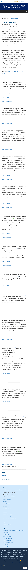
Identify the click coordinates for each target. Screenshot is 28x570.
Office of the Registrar (8, 516)
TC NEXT (5, 520)
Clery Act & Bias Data (8, 542)
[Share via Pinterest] (4, 475)
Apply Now (16, 1)
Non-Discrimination (7, 536)
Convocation (14, 18)
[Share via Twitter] (2, 475)
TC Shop (5, 526)
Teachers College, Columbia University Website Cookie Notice (13, 563)
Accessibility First (7, 524)
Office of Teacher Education (9, 518)
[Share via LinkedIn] (3, 475)
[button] (2, 1)
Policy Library (6, 534)
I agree (25, 567)
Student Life (5, 510)
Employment (6, 522)
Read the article (6, 97)
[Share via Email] (5, 475)
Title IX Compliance (7, 538)
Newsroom (7, 15)
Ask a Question (6, 503)
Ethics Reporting (7, 540)
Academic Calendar (7, 514)
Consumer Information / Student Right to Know (13, 530)
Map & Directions (7, 499)
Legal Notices (6, 532)
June (12, 15)
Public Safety (6, 544)
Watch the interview (7, 101)
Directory (5, 501)
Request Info (21, 1)
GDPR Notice (6, 546)
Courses (5, 512)
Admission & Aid (7, 508)
